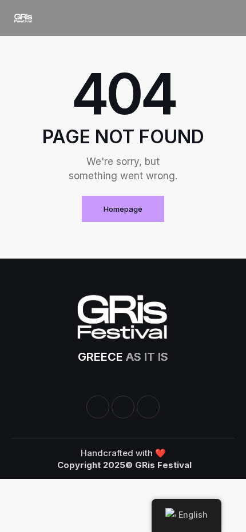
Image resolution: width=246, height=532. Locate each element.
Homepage (123, 208)
